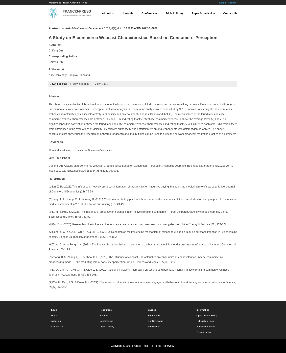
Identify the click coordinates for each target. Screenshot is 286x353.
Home (54, 315)
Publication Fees (205, 321)
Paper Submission (203, 13)
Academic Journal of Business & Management (76, 28)
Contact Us (230, 13)
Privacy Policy (203, 332)
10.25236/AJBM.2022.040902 (139, 28)
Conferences (150, 13)
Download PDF (58, 83)
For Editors (154, 326)
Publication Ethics (205, 326)
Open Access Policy (206, 315)
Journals (127, 13)
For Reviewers (155, 321)
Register (232, 2)
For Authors (154, 315)
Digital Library (175, 13)
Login (222, 2)
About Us (108, 13)
